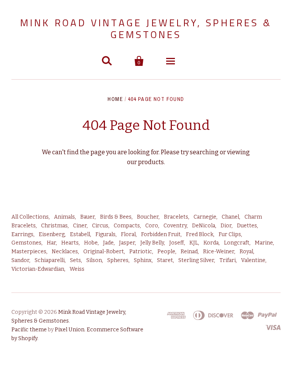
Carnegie (205, 217)
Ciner (80, 225)
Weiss (77, 269)
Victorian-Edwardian (37, 269)
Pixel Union (69, 329)
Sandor (20, 260)
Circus (100, 225)
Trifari (227, 260)
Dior (226, 225)
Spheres (118, 260)
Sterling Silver (196, 260)
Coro (151, 225)
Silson (94, 260)
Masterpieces (28, 251)
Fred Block (199, 234)
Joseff (176, 243)
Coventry (175, 225)
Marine (264, 243)
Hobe (91, 243)
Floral (128, 234)
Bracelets (176, 217)
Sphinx (143, 260)
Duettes (247, 225)
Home (115, 99)
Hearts (70, 243)
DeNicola (203, 225)
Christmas (54, 225)
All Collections (30, 217)
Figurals (105, 234)
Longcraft (236, 243)
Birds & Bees (116, 217)
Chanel (230, 217)
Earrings (22, 234)
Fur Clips (230, 234)
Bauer (87, 217)
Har (51, 243)
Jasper (127, 243)
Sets (75, 260)
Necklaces (65, 251)
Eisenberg (52, 234)
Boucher (148, 217)
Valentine (253, 260)
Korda (211, 243)
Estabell (80, 234)
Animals (64, 217)
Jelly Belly (152, 243)
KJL (193, 243)
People (166, 251)
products (151, 162)
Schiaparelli (50, 260)
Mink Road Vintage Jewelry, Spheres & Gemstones (146, 28)
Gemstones (26, 243)
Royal (246, 251)
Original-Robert (103, 251)
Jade (108, 243)
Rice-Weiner (218, 251)
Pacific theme (29, 329)
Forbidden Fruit (161, 234)
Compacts (127, 225)
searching (204, 152)
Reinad (189, 251)
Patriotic (140, 251)
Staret (165, 260)
